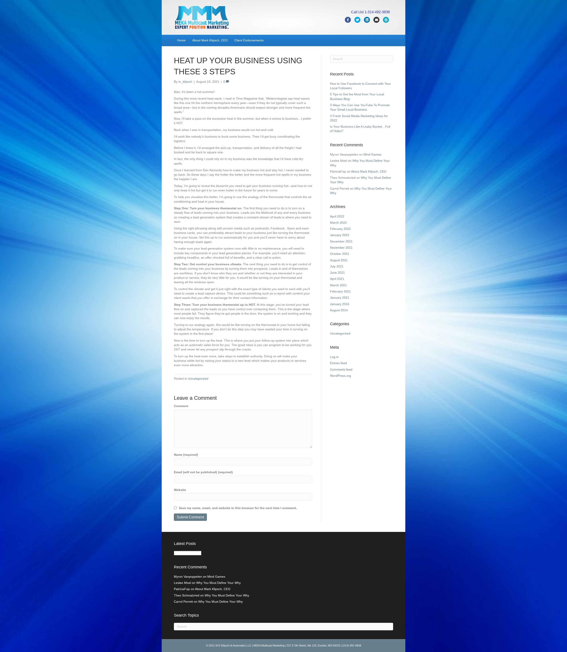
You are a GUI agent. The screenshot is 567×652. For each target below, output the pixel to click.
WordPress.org (340, 375)
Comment (181, 406)
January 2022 (339, 235)
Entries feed (338, 363)
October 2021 (339, 254)
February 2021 (340, 291)
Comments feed (341, 369)
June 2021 (337, 272)
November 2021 (341, 247)
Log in (334, 357)
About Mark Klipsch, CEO (210, 40)
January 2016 (339, 304)
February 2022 (340, 229)
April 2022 (337, 216)
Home (181, 40)
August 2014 (339, 310)
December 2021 (341, 241)
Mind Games (372, 154)
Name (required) (186, 454)
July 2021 (337, 266)
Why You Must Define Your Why (218, 583)
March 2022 (338, 222)
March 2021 (338, 285)
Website (180, 490)
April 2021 (337, 279)
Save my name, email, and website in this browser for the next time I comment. (238, 508)
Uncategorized (198, 378)
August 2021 (339, 260)
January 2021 (339, 297)
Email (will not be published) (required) (203, 472)
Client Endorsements (249, 40)
